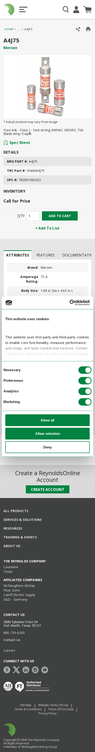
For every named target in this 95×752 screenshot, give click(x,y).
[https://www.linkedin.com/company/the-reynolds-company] (27, 669)
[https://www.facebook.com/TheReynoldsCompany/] (8, 669)
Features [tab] (45, 255)
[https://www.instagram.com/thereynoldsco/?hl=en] (36, 669)
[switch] (85, 380)
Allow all (47, 420)
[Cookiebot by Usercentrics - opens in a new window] (69, 303)
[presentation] (17, 255)
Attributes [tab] (17, 255)
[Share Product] (78, 29)
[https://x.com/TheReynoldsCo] (17, 669)
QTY (21, 215)
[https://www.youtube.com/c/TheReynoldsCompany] (45, 669)
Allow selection (47, 434)
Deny (47, 447)
